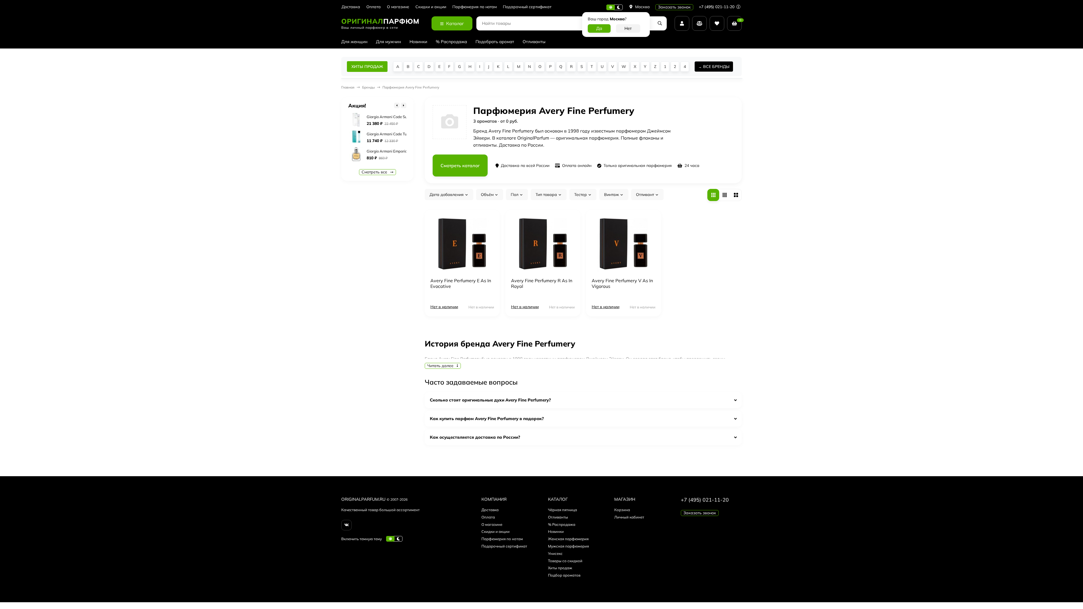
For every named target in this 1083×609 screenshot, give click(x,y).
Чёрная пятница (562, 510)
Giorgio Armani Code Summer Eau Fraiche (402, 116)
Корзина (622, 510)
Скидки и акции (430, 7)
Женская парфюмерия (568, 539)
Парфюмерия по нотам (474, 7)
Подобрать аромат (495, 41)
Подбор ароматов (564, 575)
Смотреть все (375, 172)
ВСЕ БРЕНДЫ (716, 66)
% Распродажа (451, 41)
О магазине (398, 7)
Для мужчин (388, 41)
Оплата (373, 7)
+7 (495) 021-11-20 (717, 6)
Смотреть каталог (460, 165)
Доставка (351, 7)
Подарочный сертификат (527, 7)
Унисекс (555, 553)
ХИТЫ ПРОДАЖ (367, 66)
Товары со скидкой (565, 561)
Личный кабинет (629, 517)
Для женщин (354, 41)
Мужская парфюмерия (568, 546)
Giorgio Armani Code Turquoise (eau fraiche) (404, 134)
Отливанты (534, 41)
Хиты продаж (560, 568)
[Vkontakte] (346, 525)
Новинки (418, 41)
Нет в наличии (444, 306)
